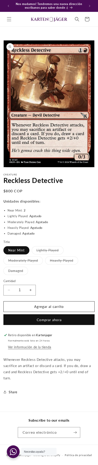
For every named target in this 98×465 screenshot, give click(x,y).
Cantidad (9, 281)
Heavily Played (64, 261)
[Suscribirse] (75, 432)
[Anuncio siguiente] (90, 6)
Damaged (18, 272)
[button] (9, 19)
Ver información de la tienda (29, 347)
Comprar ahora (49, 320)
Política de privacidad (78, 455)
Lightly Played (50, 251)
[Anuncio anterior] (8, 6)
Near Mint (16, 250)
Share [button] (13, 392)
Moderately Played (25, 261)
